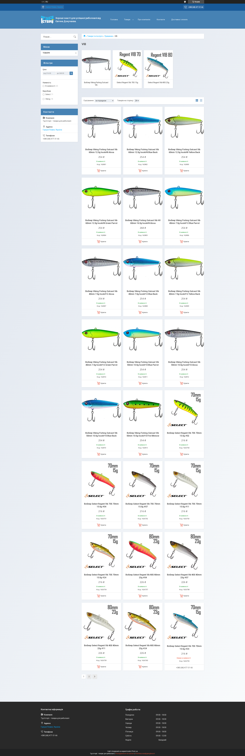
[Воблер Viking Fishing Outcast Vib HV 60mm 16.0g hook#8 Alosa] (143, 197)
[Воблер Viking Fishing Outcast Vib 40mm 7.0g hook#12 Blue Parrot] (184, 197)
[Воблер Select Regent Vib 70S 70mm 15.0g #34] (184, 622)
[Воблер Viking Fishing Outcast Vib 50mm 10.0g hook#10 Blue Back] (101, 410)
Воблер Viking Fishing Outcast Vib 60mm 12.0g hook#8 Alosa (101, 150)
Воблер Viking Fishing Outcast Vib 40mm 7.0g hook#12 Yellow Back (184, 292)
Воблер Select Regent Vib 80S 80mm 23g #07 (184, 576)
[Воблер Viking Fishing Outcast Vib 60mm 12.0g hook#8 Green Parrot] (101, 197)
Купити (103, 171)
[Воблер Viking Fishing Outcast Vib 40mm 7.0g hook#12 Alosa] (101, 268)
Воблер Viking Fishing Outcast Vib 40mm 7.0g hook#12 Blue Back (143, 292)
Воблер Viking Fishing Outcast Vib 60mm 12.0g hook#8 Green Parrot (101, 221)
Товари (127, 20)
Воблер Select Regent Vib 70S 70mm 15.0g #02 (184, 434)
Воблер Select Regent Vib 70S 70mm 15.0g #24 (101, 576)
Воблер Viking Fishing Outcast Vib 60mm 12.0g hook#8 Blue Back (143, 150)
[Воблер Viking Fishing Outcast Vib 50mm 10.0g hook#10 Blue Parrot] (143, 339)
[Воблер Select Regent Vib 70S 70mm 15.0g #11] (184, 481)
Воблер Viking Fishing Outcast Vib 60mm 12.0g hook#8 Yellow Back (184, 150)
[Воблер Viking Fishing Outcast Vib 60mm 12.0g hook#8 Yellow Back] (184, 126)
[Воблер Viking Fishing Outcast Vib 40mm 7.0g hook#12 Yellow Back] (184, 268)
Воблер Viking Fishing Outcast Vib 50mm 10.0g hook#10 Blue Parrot (143, 363)
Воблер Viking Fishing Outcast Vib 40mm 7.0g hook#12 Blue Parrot (184, 221)
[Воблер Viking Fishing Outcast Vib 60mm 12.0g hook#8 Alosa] (101, 126)
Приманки (109, 36)
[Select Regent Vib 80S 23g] (158, 64)
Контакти (161, 20)
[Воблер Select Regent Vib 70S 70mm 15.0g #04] (101, 481)
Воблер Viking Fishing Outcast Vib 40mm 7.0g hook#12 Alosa (101, 292)
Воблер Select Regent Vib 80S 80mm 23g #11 (101, 646)
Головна (114, 20)
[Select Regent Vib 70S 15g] (127, 64)
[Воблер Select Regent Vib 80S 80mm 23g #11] (101, 622)
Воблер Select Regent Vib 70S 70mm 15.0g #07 (143, 505)
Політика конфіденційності (145, 753)
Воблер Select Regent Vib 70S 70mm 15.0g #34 (184, 647)
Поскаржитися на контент (124, 753)
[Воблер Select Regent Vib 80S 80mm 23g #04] (143, 551)
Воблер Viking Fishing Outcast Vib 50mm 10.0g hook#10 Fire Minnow (143, 434)
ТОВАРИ (46, 53)
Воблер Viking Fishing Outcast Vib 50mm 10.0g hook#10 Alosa (184, 363)
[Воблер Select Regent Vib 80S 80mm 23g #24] (143, 622)
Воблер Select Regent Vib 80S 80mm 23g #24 (143, 646)
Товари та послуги (95, 36)
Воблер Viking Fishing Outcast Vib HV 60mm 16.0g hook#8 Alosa (143, 221)
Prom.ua (135, 751)
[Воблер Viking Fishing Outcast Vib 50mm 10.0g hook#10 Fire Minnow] (143, 410)
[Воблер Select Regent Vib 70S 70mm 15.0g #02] (184, 410)
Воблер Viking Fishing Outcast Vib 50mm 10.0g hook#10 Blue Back (101, 434)
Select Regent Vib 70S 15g (127, 82)
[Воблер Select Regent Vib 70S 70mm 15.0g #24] (101, 551)
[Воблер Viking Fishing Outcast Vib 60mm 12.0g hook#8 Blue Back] (143, 126)
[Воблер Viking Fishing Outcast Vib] (96, 64)
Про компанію (144, 20)
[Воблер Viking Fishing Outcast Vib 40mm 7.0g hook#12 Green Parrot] (101, 339)
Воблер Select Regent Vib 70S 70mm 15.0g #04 (101, 505)
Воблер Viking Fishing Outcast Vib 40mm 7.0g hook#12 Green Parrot (101, 363)
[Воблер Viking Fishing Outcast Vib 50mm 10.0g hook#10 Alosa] (184, 339)
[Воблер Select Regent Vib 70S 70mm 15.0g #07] (143, 481)
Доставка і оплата (179, 20)
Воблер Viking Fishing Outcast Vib (96, 83)
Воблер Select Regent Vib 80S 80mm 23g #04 (143, 576)
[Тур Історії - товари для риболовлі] (47, 19)
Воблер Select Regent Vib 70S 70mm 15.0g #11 (184, 505)
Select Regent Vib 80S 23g (158, 82)
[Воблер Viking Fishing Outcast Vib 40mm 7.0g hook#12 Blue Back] (143, 268)
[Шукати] (75, 37)
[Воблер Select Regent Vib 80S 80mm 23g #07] (184, 551)
